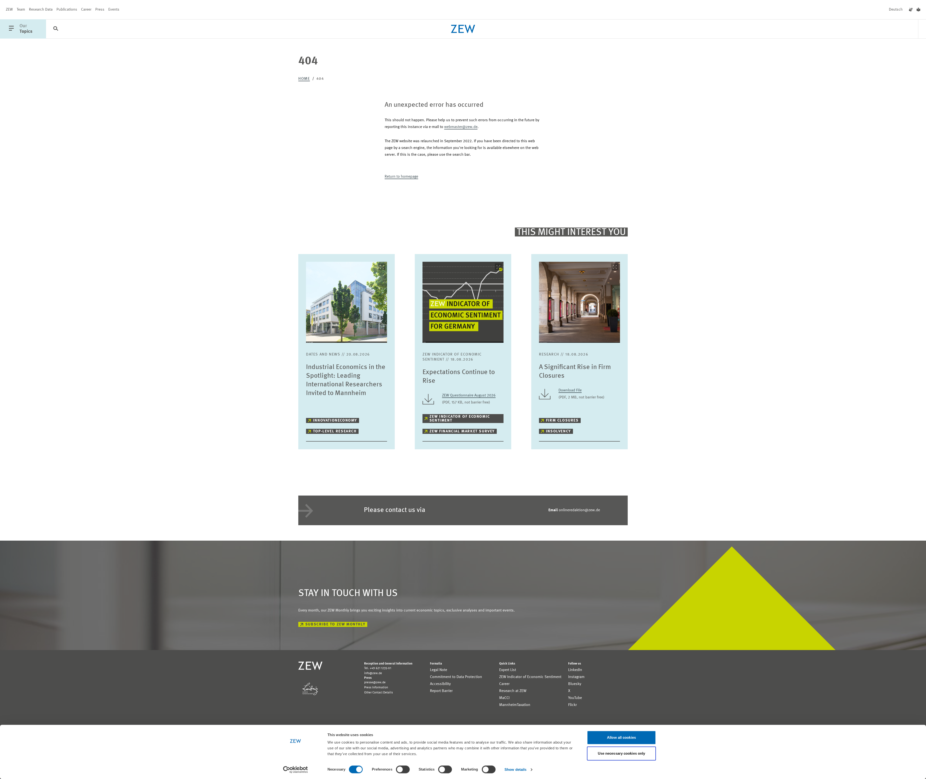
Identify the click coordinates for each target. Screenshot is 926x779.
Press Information (376, 687)
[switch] (403, 769)
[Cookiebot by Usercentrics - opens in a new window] (295, 769)
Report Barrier (441, 691)
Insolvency (558, 431)
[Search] (55, 29)
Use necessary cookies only (621, 753)
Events (113, 10)
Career (86, 10)
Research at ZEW (512, 691)
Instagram (576, 677)
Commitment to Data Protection (456, 677)
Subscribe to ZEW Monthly (335, 624)
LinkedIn (575, 670)
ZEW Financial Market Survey (462, 431)
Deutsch (896, 10)
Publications (66, 10)
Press (99, 10)
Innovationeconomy (335, 421)
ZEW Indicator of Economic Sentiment (459, 419)
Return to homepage (401, 177)
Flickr (572, 705)
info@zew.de (373, 673)
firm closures (562, 421)
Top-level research (335, 431)
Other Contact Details (378, 692)
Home (304, 79)
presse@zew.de (375, 682)
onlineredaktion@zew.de (574, 510)
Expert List (507, 670)
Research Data (41, 10)
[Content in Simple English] (918, 9)
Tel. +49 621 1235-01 (377, 668)
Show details (515, 769)
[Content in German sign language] (911, 9)
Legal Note (438, 670)
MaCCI (504, 698)
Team (21, 10)
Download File (570, 390)
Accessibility (440, 684)
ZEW (9, 10)
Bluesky (574, 684)
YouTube (575, 698)
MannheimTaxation (514, 705)
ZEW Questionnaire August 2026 (469, 395)
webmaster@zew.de (460, 127)
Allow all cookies (621, 737)
